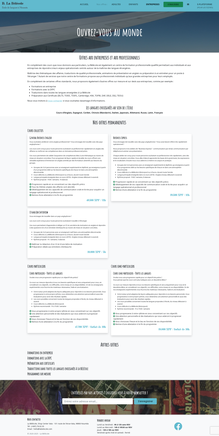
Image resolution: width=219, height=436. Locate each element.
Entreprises (152, 4)
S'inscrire (173, 4)
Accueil (84, 4)
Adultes (116, 4)
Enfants (133, 4)
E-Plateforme (205, 6)
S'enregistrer (145, 401)
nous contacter (55, 100)
